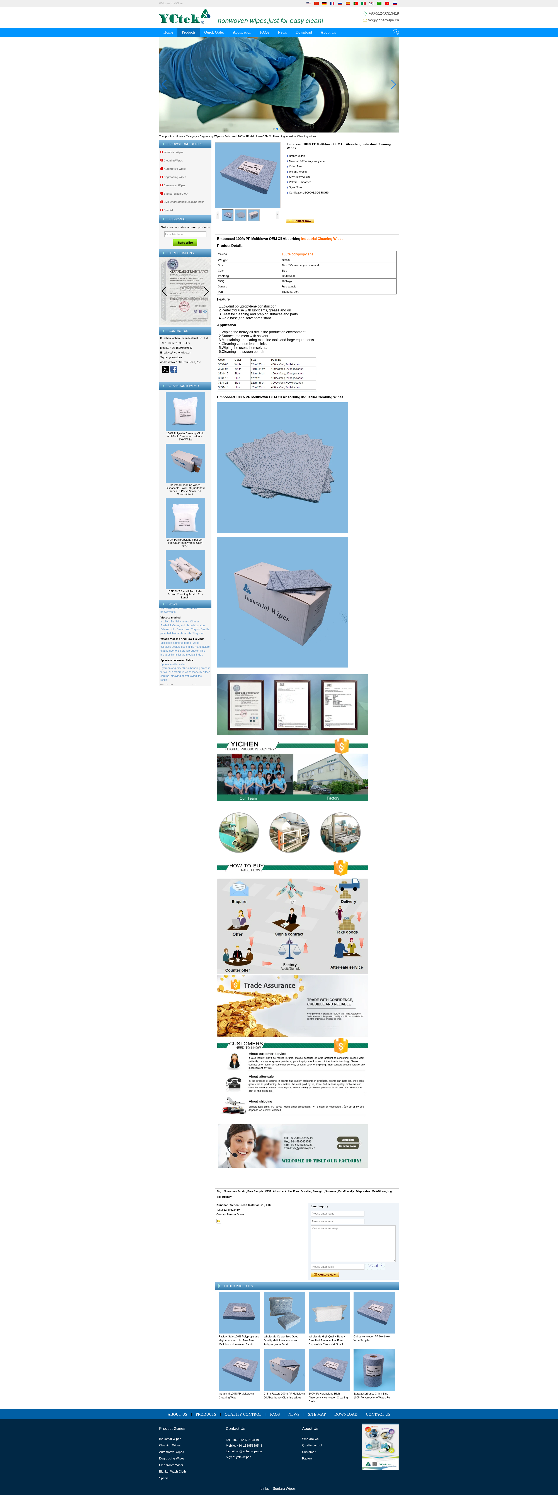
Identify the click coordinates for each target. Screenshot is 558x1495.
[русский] (340, 3)
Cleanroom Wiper (174, 185)
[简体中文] (316, 3)
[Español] (348, 3)
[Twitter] (165, 369)
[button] (274, 129)
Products (189, 32)
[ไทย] (395, 3)
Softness (330, 1191)
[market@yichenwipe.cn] (218, 1221)
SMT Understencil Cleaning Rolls (184, 202)
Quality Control (243, 1414)
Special (168, 210)
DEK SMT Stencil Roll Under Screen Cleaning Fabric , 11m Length (185, 594)
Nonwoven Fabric (234, 1191)
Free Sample (255, 1191)
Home (168, 32)
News (282, 32)
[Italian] (363, 3)
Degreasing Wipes (211, 136)
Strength (318, 1191)
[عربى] (379, 3)
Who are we (310, 1439)
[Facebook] (173, 369)
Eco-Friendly (346, 1191)
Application (242, 32)
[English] (308, 3)
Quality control (312, 1445)
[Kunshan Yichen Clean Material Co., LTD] (185, 23)
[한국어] (371, 3)
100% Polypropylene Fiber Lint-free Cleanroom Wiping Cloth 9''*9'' (185, 542)
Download (304, 32)
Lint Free (293, 1191)
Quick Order (214, 32)
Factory (307, 1458)
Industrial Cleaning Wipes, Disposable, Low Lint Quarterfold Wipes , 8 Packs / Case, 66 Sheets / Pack (185, 490)
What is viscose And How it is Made (182, 620)
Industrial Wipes (174, 152)
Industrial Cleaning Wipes (322, 239)
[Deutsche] (324, 3)
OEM (268, 1191)
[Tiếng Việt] (387, 3)
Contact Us (378, 1414)
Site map (317, 1414)
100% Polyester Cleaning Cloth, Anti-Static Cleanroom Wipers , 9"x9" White (185, 436)
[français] (332, 3)
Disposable (363, 1191)
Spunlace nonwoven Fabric (177, 641)
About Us (328, 32)
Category (191, 136)
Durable (306, 1191)
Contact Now (185, 377)
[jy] (279, 85)
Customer (309, 1452)
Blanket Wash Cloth (176, 193)
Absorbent (279, 1191)
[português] (356, 3)
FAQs (264, 32)
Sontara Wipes (284, 1488)
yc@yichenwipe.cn (383, 20)
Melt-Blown (379, 1191)
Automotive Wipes (175, 168)
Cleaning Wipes (173, 160)
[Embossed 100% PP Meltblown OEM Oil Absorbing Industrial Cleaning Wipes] (248, 175)
